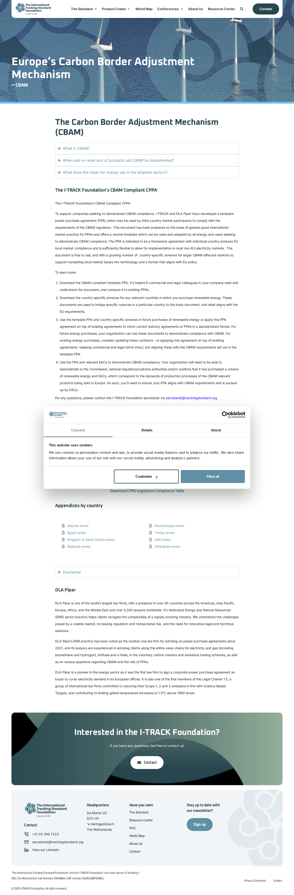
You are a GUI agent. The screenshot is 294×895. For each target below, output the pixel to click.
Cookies (277, 881)
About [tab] (216, 430)
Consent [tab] (78, 430)
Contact (266, 9)
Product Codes (114, 9)
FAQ (132, 828)
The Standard (82, 9)
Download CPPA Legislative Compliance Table (147, 491)
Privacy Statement (255, 881)
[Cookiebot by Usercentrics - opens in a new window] (225, 415)
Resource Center (221, 9)
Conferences (168, 9)
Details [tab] (147, 430)
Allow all (212, 476)
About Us (195, 9)
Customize (144, 476)
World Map (144, 9)
